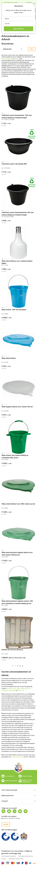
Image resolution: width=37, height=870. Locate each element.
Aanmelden (18, 28)
